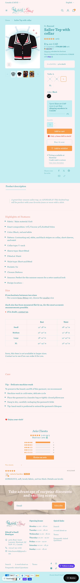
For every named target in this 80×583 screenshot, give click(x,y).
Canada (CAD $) (11, 2)
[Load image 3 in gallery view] (25, 74)
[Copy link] (64, 176)
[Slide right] (38, 74)
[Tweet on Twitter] (64, 171)
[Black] (49, 96)
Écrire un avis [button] (40, 457)
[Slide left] (7, 74)
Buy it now (59, 142)
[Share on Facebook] (59, 171)
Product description (16, 186)
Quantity (50, 120)
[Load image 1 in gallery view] (13, 74)
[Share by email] (59, 176)
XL (50, 85)
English (69, 2)
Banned (49, 26)
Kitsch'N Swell (59, 575)
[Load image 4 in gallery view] (31, 74)
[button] (6, 10)
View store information (56, 163)
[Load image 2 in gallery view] (19, 74)
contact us (23, 312)
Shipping (47, 51)
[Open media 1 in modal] (22, 46)
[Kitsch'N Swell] (15, 526)
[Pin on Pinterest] (69, 171)
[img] (10, 471)
